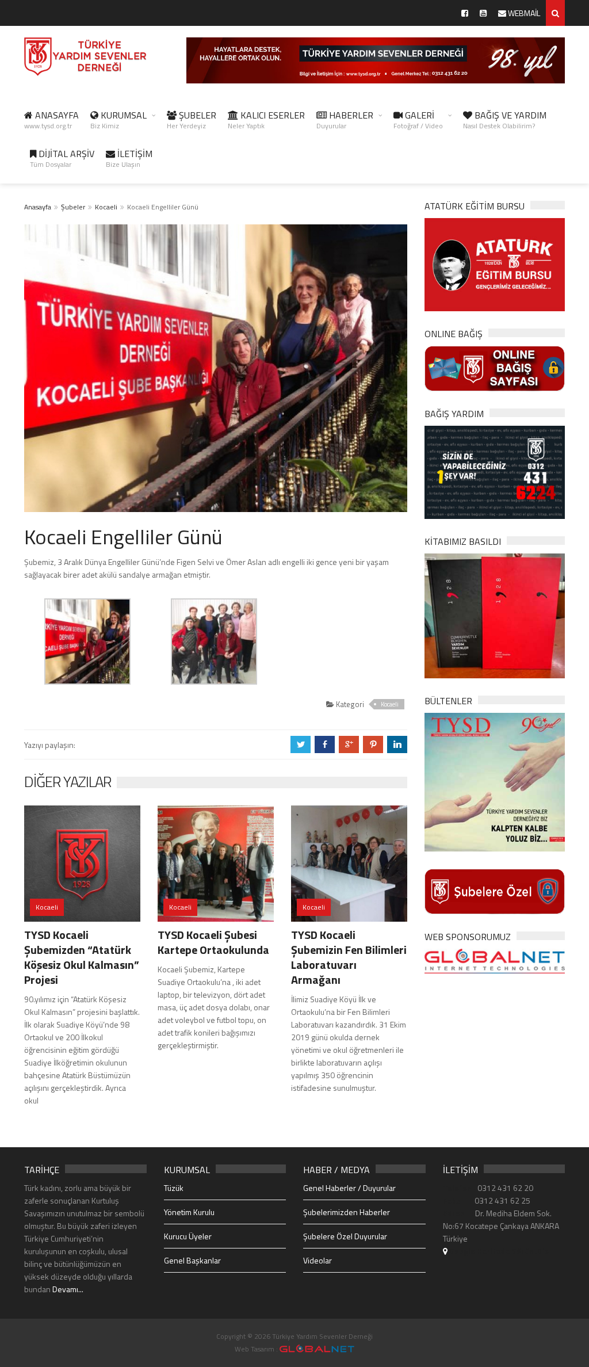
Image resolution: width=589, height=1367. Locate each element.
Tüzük (173, 1188)
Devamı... (67, 1289)
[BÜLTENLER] (494, 781)
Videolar (317, 1260)
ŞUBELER (191, 119)
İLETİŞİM (129, 158)
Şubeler (73, 206)
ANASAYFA (51, 119)
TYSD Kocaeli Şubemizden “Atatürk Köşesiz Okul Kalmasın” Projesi (81, 957)
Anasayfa (37, 206)
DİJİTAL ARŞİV (62, 158)
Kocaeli (106, 206)
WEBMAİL (523, 13)
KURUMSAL (118, 119)
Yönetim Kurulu (189, 1212)
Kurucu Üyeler (188, 1236)
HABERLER (344, 119)
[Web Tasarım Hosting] (494, 960)
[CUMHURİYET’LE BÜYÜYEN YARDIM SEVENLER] (494, 615)
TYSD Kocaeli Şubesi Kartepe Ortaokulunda (213, 942)
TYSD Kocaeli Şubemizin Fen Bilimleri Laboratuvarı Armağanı (349, 957)
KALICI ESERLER (266, 119)
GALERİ (418, 119)
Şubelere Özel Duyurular (345, 1236)
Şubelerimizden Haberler (346, 1212)
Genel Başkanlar (192, 1260)
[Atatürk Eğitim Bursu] (494, 264)
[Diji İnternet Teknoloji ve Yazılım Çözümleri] (317, 1349)
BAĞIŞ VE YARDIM (504, 119)
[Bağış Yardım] (494, 471)
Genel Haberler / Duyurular (349, 1188)
